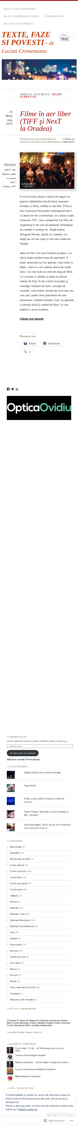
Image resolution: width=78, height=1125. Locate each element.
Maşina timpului (38, 1055)
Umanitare (15, 993)
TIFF (13, 186)
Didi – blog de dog (22, 1088)
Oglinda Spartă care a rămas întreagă (42, 772)
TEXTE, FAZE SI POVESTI (26, 38)
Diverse (13, 902)
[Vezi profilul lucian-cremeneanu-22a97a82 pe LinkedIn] (17, 389)
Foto (12, 932)
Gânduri (14, 938)
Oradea (6, 186)
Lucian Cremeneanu (42, 139)
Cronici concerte (18, 871)
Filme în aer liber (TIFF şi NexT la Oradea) (45, 121)
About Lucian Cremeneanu (20, 9)
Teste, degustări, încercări (22, 987)
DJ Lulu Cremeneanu (23, 1009)
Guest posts (16, 944)
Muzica (13, 969)
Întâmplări (14, 853)
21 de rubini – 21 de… (25, 1048)
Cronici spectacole (19, 883)
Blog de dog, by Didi (19, 859)
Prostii (13, 981)
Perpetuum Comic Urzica (26, 1032)
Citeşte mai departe (32, 318)
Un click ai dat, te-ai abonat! (23, 753)
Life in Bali (14, 963)
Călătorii (14, 895)
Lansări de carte (18, 957)
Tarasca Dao (21, 1055)
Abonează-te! (18, 737)
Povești (13, 975)
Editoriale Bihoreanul (48, 141)
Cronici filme (27, 141)
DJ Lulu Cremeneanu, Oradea (21, 16)
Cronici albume (17, 865)
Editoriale (14, 908)
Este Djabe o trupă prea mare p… (54, 1062)
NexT (12, 182)
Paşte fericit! (30, 785)
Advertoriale (15, 847)
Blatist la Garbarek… (25, 1062)
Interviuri (14, 951)
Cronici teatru (16, 889)
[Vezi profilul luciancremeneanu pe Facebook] (8, 389)
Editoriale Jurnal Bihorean (22, 926)
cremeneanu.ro (54, 16)
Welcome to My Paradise (19, 24)
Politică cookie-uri (27, 1109)
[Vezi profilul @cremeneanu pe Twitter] (12, 389)
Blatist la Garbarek (47, 1069)
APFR (7, 170)
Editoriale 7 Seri (17, 914)
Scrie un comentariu (68, 140)
